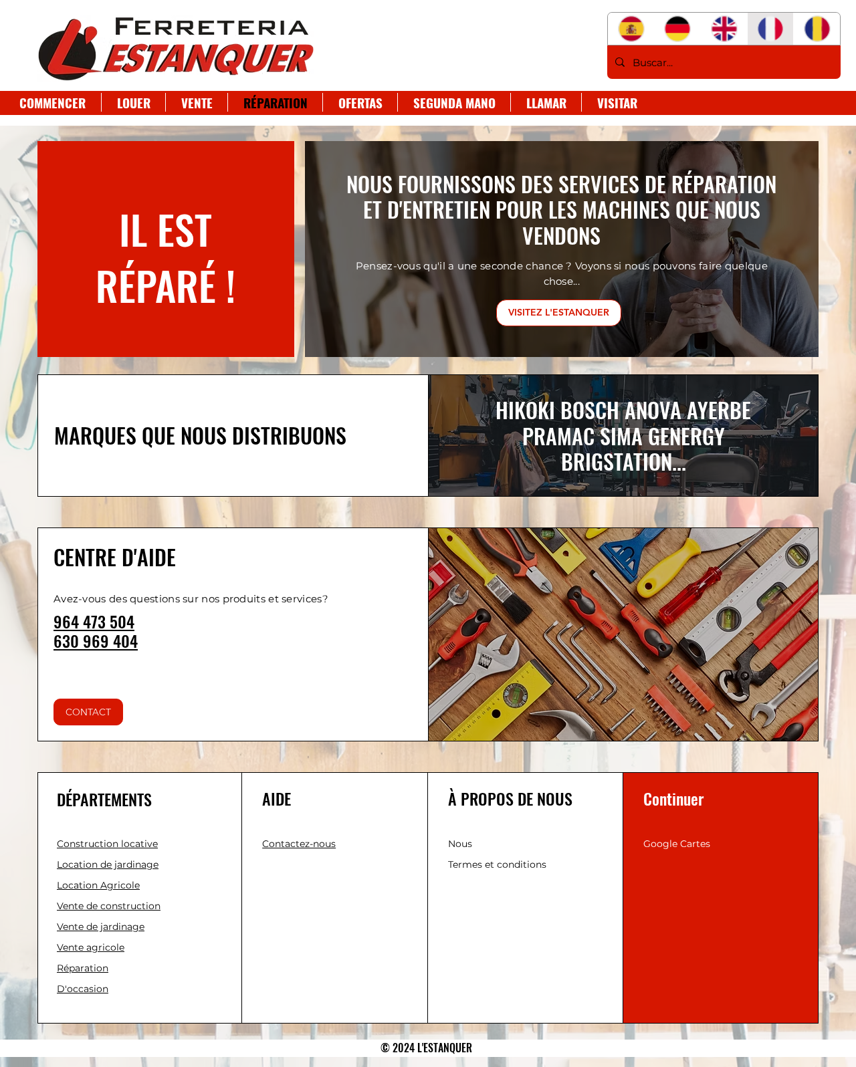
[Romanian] (816, 29)
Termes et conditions (497, 864)
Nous (460, 844)
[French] (770, 29)
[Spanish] (631, 29)
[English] (723, 29)
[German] (677, 29)
